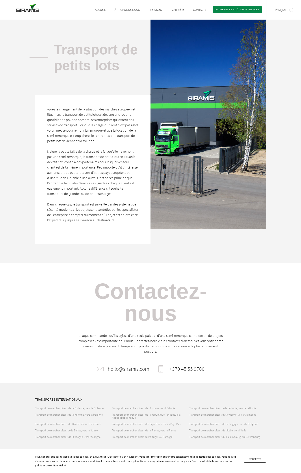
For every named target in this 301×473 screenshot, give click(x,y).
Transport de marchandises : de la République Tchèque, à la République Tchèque (146, 416)
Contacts (199, 10)
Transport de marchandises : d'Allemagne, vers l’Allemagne (222, 414)
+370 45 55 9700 (186, 369)
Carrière (178, 10)
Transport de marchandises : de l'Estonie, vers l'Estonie (143, 408)
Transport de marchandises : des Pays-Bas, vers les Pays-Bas (146, 424)
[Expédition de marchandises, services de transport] (27, 9)
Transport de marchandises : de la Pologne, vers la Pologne (69, 414)
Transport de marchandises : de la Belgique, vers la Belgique (223, 424)
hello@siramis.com (128, 369)
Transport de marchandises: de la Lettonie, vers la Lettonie (222, 408)
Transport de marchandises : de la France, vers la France (144, 430)
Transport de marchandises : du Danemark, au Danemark (68, 424)
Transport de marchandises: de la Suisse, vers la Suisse (66, 430)
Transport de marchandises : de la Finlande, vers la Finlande (69, 408)
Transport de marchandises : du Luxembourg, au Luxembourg (224, 437)
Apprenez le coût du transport (237, 9)
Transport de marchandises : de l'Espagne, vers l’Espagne (67, 437)
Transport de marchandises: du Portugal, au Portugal (142, 437)
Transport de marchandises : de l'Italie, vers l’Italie (217, 430)
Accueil (100, 10)
